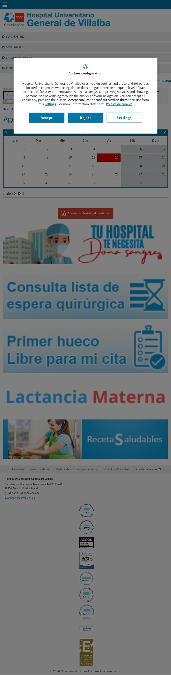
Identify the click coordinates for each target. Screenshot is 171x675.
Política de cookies (119, 104)
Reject (85, 117)
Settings (124, 117)
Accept (47, 117)
